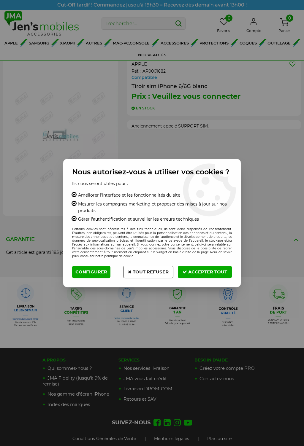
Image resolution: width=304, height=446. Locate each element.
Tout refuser (150, 272)
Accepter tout (207, 272)
